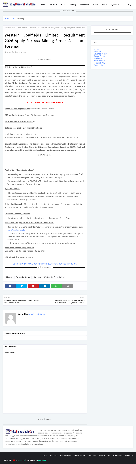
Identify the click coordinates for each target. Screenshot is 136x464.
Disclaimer (98, 58)
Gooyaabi (42, 460)
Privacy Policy (99, 61)
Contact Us (98, 65)
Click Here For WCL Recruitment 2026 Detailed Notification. (45, 263)
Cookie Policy (99, 56)
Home (7, 28)
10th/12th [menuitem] (53, 4)
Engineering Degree (23, 277)
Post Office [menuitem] (84, 4)
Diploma (13, 28)
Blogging (21, 460)
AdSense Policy (100, 54)
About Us (97, 52)
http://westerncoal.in (16, 230)
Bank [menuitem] (63, 4)
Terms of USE (99, 63)
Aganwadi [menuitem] (115, 4)
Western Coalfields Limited (54, 277)
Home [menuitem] (43, 4)
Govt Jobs (37, 277)
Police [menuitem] (104, 4)
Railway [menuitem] (72, 4)
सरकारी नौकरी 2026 (13, 52)
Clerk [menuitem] (95, 4)
